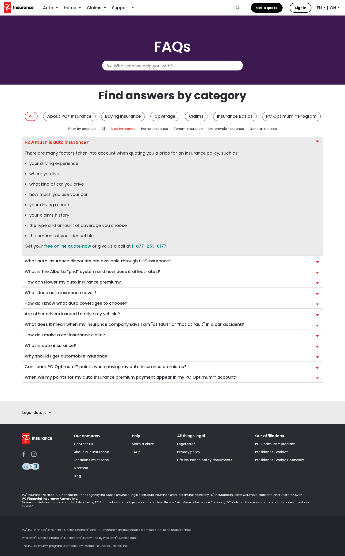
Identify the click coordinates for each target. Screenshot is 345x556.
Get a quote (266, 7)
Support (120, 8)
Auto (48, 8)
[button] (172, 142)
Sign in (300, 7)
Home (70, 8)
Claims (94, 8)
